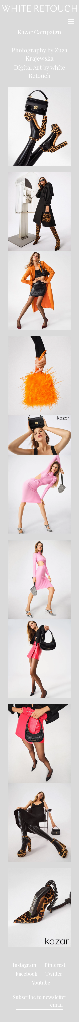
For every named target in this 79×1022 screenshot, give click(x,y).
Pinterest (54, 964)
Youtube (41, 982)
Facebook (26, 973)
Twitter (54, 973)
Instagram (24, 964)
